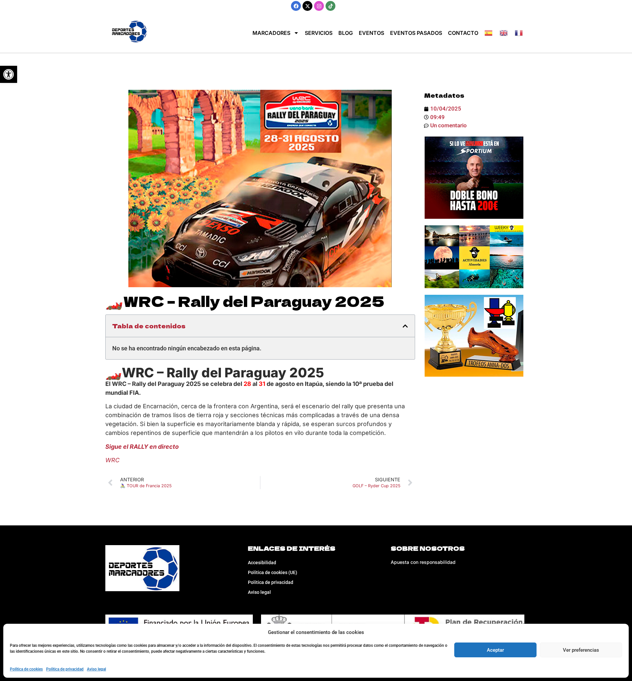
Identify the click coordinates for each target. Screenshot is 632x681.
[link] (8, 74)
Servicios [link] (318, 33)
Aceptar (495, 650)
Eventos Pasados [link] (416, 33)
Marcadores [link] (271, 33)
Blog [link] (345, 33)
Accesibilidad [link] (262, 562)
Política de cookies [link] (26, 669)
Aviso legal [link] (96, 669)
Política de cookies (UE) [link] (272, 572)
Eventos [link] (371, 33)
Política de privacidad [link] (65, 669)
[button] (405, 326)
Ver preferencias (581, 650)
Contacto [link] (463, 33)
